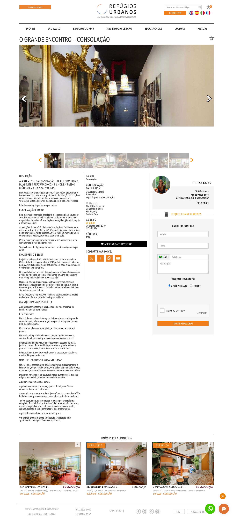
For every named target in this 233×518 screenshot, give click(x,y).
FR (209, 12)
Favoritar (77, 444)
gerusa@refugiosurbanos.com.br (192, 197)
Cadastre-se (198, 511)
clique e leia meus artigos (186, 214)
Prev (23, 98)
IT (204, 12)
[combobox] (164, 257)
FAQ (178, 511)
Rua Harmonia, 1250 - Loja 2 (42, 513)
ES (198, 12)
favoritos (118, 244)
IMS (47, 230)
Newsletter (175, 12)
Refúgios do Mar (83, 28)
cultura (180, 28)
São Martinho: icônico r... (34, 487)
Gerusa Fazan (201, 183)
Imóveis (30, 28)
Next (209, 98)
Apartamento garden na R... (168, 487)
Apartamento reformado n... (103, 487)
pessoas (203, 28)
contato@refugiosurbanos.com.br (42, 508)
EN (192, 12)
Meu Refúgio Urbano (119, 28)
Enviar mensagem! (183, 323)
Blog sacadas (153, 28)
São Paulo (54, 28)
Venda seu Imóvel (35, 7)
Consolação (47, 220)
